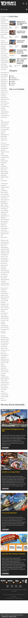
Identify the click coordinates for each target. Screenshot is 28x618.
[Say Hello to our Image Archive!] (12, 34)
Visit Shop (5, 9)
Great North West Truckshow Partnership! (22, 51)
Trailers (13, 81)
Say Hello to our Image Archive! (21, 31)
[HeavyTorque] (12, 4)
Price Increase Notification (21, 41)
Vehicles (13, 83)
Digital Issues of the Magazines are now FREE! (22, 23)
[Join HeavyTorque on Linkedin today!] (20, 586)
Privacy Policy (13, 596)
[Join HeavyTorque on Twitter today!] (11, 586)
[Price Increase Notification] (12, 43)
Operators (14, 77)
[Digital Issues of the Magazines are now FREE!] (12, 24)
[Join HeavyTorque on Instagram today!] (16, 586)
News (12, 76)
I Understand (5, 616)
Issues (12, 85)
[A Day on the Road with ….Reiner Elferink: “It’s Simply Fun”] (12, 62)
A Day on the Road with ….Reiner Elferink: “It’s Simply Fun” (22, 61)
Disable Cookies (12, 616)
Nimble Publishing (18, 598)
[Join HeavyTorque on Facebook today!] (7, 586)
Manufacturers (15, 79)
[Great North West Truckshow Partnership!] (12, 53)
